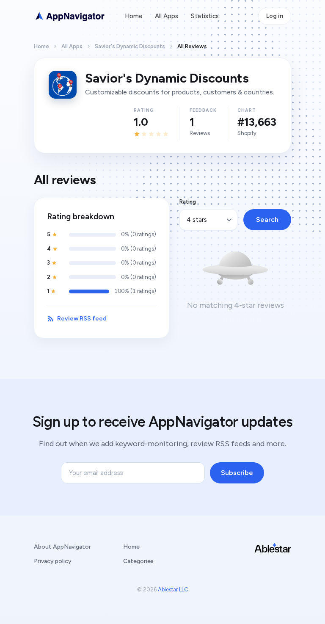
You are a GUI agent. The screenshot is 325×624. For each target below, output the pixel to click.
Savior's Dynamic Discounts (130, 46)
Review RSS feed (82, 318)
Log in (274, 15)
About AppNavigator (62, 546)
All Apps (166, 16)
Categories (138, 561)
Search (267, 219)
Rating (187, 202)
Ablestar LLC (173, 589)
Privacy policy (53, 561)
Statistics (205, 16)
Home (133, 16)
